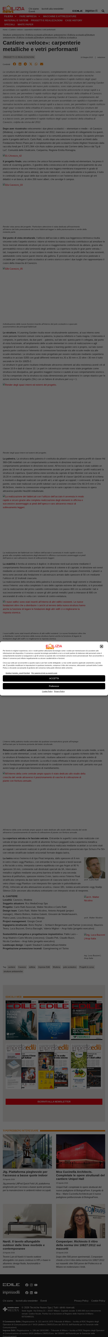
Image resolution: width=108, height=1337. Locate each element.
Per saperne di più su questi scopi (44, 673)
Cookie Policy (47, 691)
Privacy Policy (59, 691)
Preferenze (54, 686)
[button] (101, 646)
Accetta (54, 678)
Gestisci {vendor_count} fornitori (18, 673)
